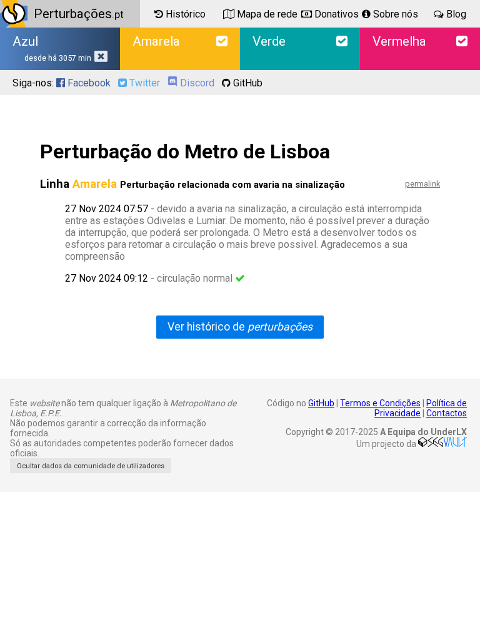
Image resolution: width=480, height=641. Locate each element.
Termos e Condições (380, 403)
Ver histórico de (240, 326)
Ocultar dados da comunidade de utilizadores (90, 466)
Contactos (446, 413)
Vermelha (399, 41)
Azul (51, 48)
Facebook (88, 83)
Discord (196, 83)
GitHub (246, 83)
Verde (269, 41)
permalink (422, 183)
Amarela (156, 41)
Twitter (143, 83)
